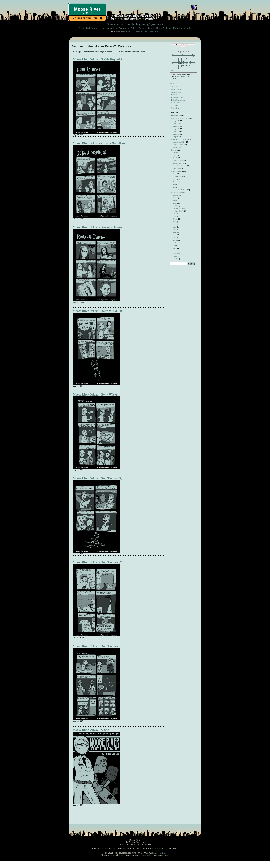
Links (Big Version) (177, 97)
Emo (174, 184)
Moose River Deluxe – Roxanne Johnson (98, 227)
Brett (174, 200)
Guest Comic (177, 168)
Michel (175, 243)
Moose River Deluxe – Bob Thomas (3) (97, 478)
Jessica (175, 232)
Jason (174, 227)
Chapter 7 (176, 137)
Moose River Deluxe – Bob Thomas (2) (97, 562)
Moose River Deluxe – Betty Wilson (95, 394)
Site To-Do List (176, 105)
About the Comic (87, 28)
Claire (175, 206)
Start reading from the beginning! (128, 24)
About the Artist (128, 28)
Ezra (174, 221)
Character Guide (146, 28)
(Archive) (157, 24)
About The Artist (176, 87)
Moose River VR (178, 147)
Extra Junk (178, 28)
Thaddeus (176, 259)
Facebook (138, 31)
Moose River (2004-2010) (179, 118)
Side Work (174, 150)
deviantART (155, 31)
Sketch (175, 158)
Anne (174, 174)
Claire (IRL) (178, 208)
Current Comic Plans (108, 28)
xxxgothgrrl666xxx (180, 190)
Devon (175, 216)
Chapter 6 (176, 134)
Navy (174, 248)
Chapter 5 (176, 131)
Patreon (146, 31)
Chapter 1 (176, 121)
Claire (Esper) (178, 211)
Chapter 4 (176, 129)
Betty (174, 182)
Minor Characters (176, 192)
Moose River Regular (179, 166)
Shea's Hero (176, 253)
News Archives (163, 28)
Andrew (175, 198)
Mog (174, 245)
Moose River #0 (178, 163)
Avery (174, 179)
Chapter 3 (176, 126)
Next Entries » (119, 815)
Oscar (174, 251)
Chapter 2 (176, 123)
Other (174, 155)
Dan (174, 214)
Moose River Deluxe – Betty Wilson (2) (97, 311)
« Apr (171, 70)
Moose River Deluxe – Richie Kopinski (97, 59)
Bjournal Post (175, 115)
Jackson (175, 224)
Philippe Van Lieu (159, 852)
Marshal (175, 240)
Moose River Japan (179, 160)
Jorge (174, 235)
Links (188, 28)
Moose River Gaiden (179, 145)
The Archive (175, 108)
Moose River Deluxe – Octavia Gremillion (99, 143)
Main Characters (176, 171)
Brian (174, 203)
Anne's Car (177, 176)
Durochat (175, 195)
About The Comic (177, 89)
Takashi (175, 256)
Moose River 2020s (177, 102)
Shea (174, 187)
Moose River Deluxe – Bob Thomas (95, 646)
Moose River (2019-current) (180, 139)
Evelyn (175, 219)
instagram (129, 31)
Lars (174, 237)
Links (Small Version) (178, 100)
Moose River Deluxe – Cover (91, 729)
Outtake (175, 152)
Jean (174, 229)
